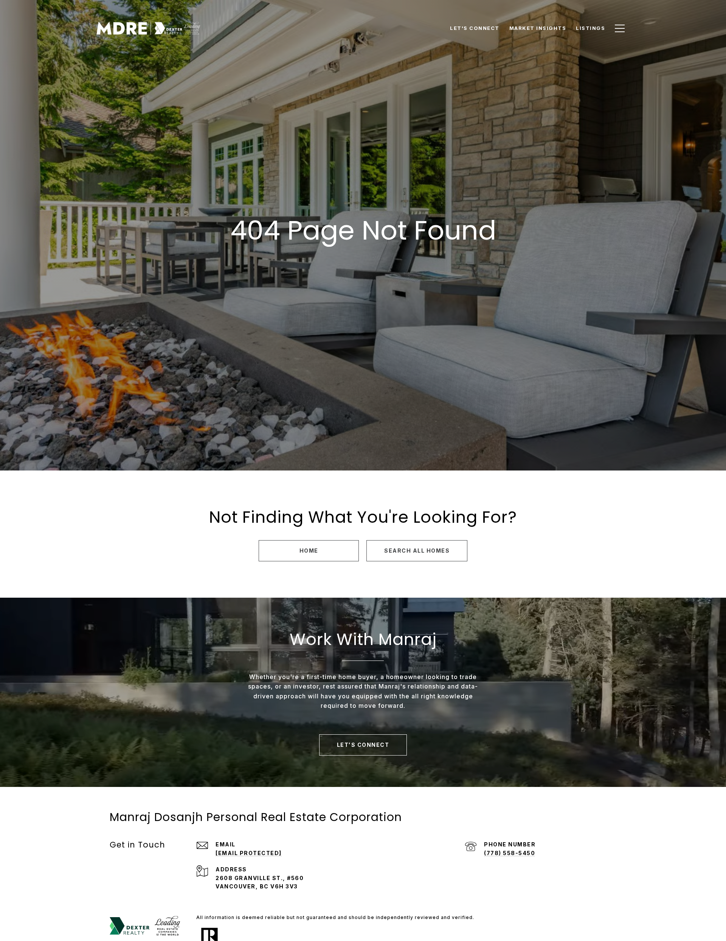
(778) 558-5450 (509, 853)
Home (308, 550)
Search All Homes (417, 550)
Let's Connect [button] (363, 745)
